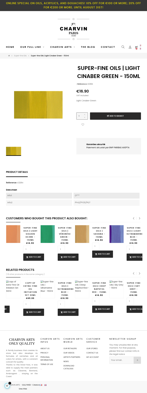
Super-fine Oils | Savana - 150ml (99, 232)
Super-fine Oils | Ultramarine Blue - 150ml (65, 289)
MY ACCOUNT (92, 357)
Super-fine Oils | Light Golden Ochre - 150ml (30, 234)
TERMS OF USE (46, 364)
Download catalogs (68, 367)
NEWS (66, 361)
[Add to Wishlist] (83, 124)
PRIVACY (44, 353)
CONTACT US (92, 353)
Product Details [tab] (17, 172)
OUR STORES (92, 349)
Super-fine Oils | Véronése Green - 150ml (65, 234)
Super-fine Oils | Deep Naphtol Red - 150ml (99, 287)
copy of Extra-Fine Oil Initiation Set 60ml (30, 289)
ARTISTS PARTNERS (71, 357)
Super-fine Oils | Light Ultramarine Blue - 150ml (134, 234)
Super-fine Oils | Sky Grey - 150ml (134, 287)
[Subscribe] (137, 360)
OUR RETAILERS (70, 349)
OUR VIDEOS (68, 353)
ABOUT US (45, 349)
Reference (82, 84)
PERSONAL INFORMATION (46, 358)
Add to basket (116, 116)
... (41, 369)
